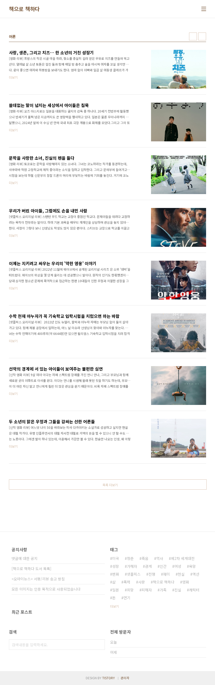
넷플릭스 (134, 574)
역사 (159, 558)
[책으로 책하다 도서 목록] (31, 568)
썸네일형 (193, 36)
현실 (181, 574)
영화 (185, 582)
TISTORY (108, 678)
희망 (130, 589)
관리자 (125, 678)
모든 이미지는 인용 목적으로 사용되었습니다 (46, 589)
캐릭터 (194, 589)
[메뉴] (203, 9)
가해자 (132, 566)
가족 (163, 589)
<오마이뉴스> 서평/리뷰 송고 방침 (38, 578)
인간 (163, 566)
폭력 (126, 582)
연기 (126, 597)
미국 (115, 558)
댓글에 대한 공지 (24, 558)
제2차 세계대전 (183, 558)
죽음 (145, 558)
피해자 (147, 589)
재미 (166, 574)
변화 (115, 574)
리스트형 (202, 36)
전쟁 (151, 574)
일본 (115, 589)
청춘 (130, 558)
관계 (148, 566)
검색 (100, 645)
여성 (177, 566)
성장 (115, 566)
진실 (177, 589)
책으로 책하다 (24, 9)
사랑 (141, 582)
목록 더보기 (110, 485)
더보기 (114, 606)
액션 (195, 574)
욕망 (192, 566)
